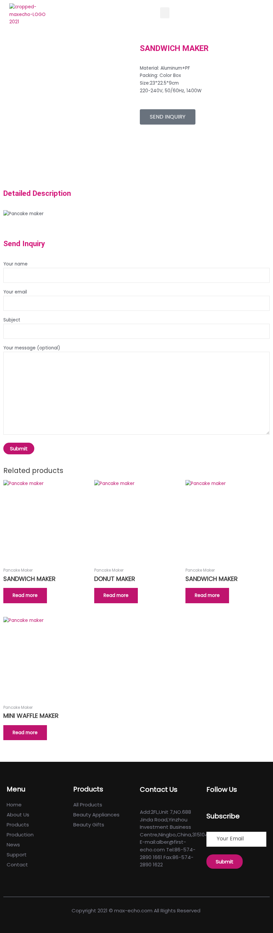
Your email (15, 292)
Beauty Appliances (96, 814)
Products (18, 824)
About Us (18, 814)
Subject (11, 320)
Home (14, 804)
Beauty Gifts (88, 824)
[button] (164, 12)
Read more (25, 595)
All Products (87, 804)
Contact (17, 864)
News (13, 844)
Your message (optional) (31, 348)
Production (20, 834)
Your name (15, 264)
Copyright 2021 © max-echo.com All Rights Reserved (137, 910)
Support (17, 854)
